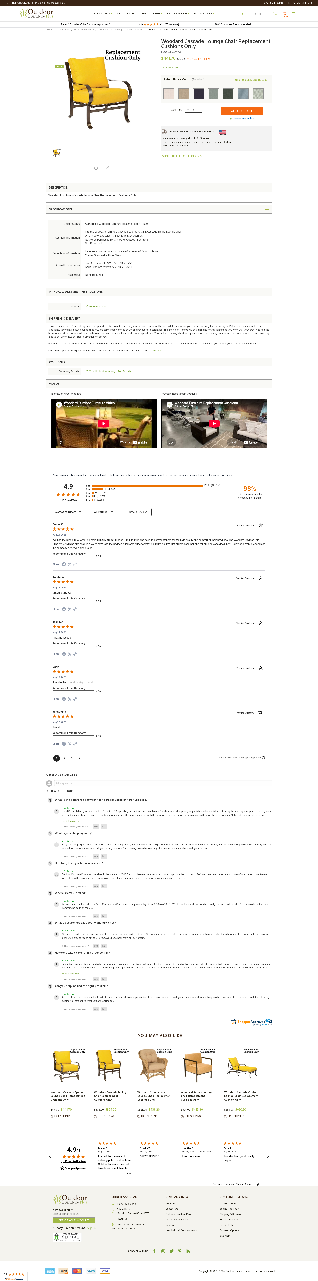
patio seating (177, 13)
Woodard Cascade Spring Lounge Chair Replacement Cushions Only (68, 1096)
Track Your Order (229, 1219)
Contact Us (172, 1208)
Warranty (57, 361)
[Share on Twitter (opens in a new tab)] (70, 564)
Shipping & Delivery (64, 318)
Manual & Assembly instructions (76, 291)
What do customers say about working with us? (85, 922)
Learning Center (228, 1203)
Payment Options (229, 1230)
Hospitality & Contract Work (181, 1230)
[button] (96, 826)
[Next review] (268, 1156)
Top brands (101, 13)
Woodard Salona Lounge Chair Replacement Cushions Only (196, 1096)
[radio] (159, 486)
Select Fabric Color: (184, 79)
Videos (54, 383)
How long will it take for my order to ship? (82, 952)
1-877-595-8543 (272, 2)
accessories (203, 13)
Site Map (225, 1235)
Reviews (170, 1225)
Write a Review (138, 512)
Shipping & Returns (230, 1214)
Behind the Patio (229, 1208)
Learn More (155, 350)
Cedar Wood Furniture (178, 1219)
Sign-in (91, 1228)
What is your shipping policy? (74, 833)
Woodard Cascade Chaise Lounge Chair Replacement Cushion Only (241, 1096)
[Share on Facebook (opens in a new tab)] (64, 564)
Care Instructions (96, 306)
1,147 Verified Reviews (73, 1161)
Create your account (74, 1220)
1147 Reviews (72, 500)
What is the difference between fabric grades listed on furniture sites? (101, 799)
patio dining (151, 13)
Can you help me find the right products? (81, 986)
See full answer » (70, 821)
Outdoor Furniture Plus (178, 1214)
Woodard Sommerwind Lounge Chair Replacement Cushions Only (154, 1096)
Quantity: (176, 109)
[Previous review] (49, 1156)
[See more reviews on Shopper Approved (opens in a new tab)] (75, 564)
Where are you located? (70, 892)
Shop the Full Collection (181, 156)
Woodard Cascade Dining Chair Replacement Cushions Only (110, 1096)
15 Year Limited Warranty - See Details (108, 371)
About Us (171, 1203)
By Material (126, 13)
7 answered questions (171, 67)
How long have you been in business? (79, 863)
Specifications (60, 209)
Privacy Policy (227, 1225)
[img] (73, 1156)
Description (58, 187)
